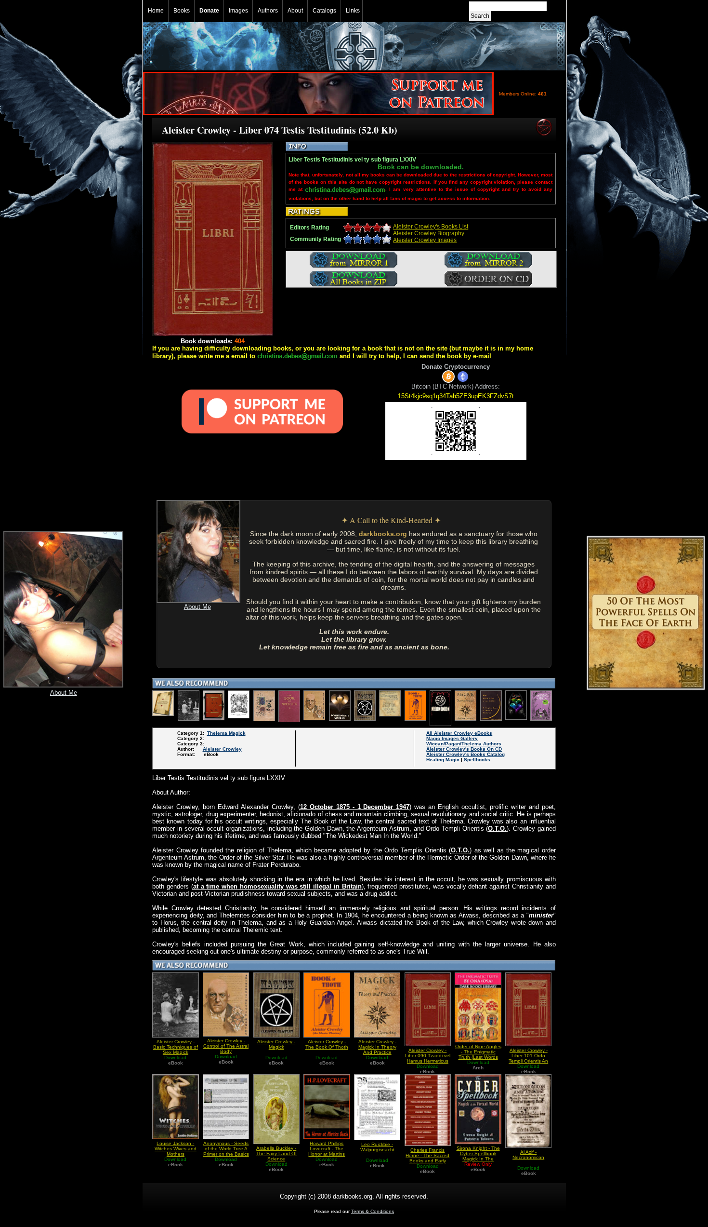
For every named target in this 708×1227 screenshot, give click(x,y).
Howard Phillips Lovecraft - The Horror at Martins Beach (326, 1151)
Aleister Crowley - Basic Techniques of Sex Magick (175, 1047)
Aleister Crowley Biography (428, 233)
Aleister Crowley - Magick (276, 1044)
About (295, 10)
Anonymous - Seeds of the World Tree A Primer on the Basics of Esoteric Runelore (226, 1151)
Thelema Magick (226, 733)
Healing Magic (442, 759)
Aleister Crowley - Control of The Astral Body (226, 1046)
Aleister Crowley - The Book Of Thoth (326, 1044)
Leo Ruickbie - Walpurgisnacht (377, 1147)
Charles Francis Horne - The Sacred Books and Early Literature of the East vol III (427, 1160)
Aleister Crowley (222, 749)
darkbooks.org (383, 534)
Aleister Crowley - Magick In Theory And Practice (377, 1047)
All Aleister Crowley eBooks (459, 733)
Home (156, 10)
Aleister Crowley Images (425, 240)
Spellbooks (477, 759)
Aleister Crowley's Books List (430, 226)
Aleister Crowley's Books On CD (464, 749)
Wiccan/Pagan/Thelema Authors (463, 743)
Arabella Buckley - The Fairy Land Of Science (276, 1153)
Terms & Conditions (372, 1211)
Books (181, 10)
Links (353, 10)
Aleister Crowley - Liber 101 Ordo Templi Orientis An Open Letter (528, 1058)
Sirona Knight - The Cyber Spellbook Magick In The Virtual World (478, 1156)
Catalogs (324, 10)
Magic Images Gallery (452, 738)
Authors (268, 10)
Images (238, 10)
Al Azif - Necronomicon (528, 1154)
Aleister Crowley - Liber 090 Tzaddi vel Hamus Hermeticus (427, 1056)
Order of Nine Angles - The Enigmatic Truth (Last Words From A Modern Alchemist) (478, 1057)
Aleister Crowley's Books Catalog (465, 754)
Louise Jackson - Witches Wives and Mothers (176, 1149)
